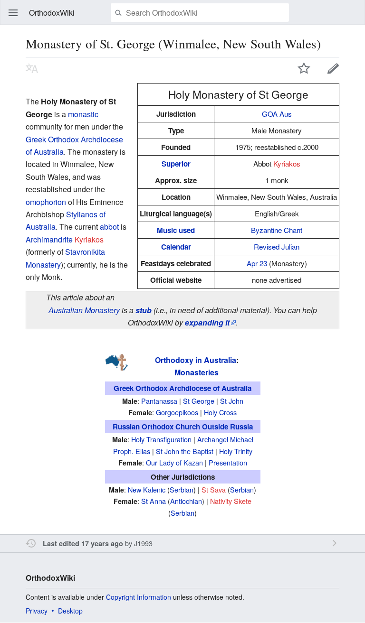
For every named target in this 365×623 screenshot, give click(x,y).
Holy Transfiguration (161, 439)
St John (231, 401)
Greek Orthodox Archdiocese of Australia (182, 388)
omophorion (46, 201)
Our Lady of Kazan (174, 462)
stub (143, 310)
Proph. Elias (131, 451)
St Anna (153, 501)
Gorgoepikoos (177, 412)
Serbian (181, 489)
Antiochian (186, 501)
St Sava (214, 489)
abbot (109, 226)
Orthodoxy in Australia (195, 359)
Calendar (176, 247)
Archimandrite (49, 239)
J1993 (143, 543)
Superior (176, 163)
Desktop (70, 610)
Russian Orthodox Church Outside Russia (183, 426)
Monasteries (196, 372)
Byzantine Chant (276, 230)
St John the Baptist (184, 451)
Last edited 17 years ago (83, 543)
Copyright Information (138, 597)
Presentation (228, 462)
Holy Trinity (235, 451)
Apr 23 (257, 263)
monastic (83, 114)
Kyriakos (286, 163)
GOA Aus (277, 114)
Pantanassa (159, 401)
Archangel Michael (225, 439)
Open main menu (13, 13)
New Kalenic (146, 489)
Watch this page (304, 68)
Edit (333, 68)
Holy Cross (220, 412)
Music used (176, 230)
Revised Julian (276, 246)
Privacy (37, 610)
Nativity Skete (230, 501)
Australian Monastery (84, 310)
